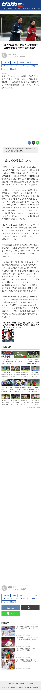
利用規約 (29, 683)
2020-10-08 (12, 54)
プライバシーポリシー (16, 683)
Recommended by (31, 407)
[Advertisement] (20, 115)
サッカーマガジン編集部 (17, 56)
